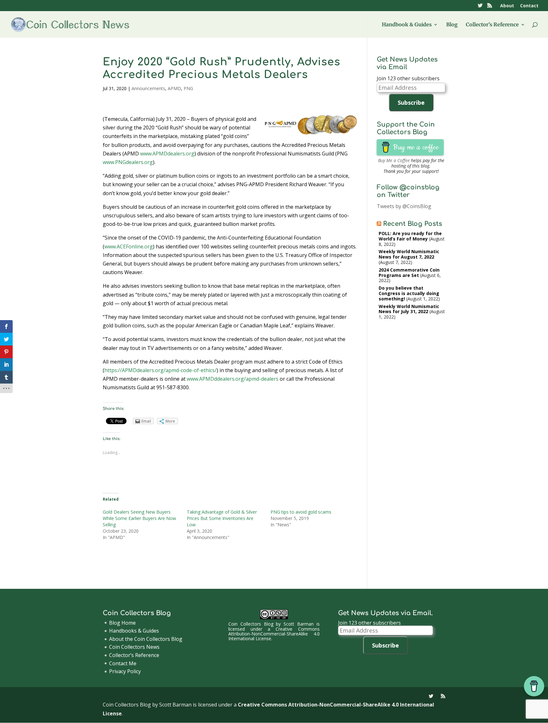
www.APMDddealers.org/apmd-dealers (232, 378)
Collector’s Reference (492, 25)
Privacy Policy (125, 671)
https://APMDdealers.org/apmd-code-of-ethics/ (160, 370)
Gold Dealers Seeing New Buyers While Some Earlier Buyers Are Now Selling (139, 518)
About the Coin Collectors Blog (145, 638)
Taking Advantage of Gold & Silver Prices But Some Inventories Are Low (222, 518)
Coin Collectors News (134, 646)
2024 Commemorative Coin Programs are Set (409, 272)
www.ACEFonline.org (128, 246)
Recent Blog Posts (412, 223)
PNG (188, 88)
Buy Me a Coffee (394, 160)
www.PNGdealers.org (128, 162)
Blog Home (122, 622)
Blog (452, 25)
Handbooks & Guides (134, 630)
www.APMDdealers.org (167, 153)
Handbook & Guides (407, 25)
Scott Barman (299, 624)
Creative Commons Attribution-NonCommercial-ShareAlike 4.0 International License (274, 634)
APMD (174, 88)
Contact (529, 6)
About (507, 6)
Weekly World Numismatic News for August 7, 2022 (409, 254)
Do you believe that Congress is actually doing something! (409, 293)
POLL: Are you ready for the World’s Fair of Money (410, 236)
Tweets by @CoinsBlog (404, 206)
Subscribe (411, 102)
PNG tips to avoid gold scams (301, 512)
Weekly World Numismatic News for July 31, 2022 (409, 309)
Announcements (148, 88)
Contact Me (122, 663)
